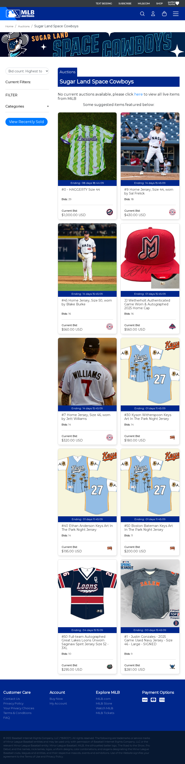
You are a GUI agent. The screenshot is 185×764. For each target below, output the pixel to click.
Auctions (24, 26)
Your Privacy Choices (18, 708)
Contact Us (11, 698)
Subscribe (125, 3)
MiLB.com (144, 3)
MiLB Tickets (105, 713)
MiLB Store (104, 703)
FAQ (6, 717)
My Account (58, 703)
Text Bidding (104, 3)
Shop (159, 3)
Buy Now (56, 698)
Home (9, 26)
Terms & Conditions (17, 713)
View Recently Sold (26, 122)
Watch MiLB (104, 708)
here (138, 94)
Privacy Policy (13, 703)
